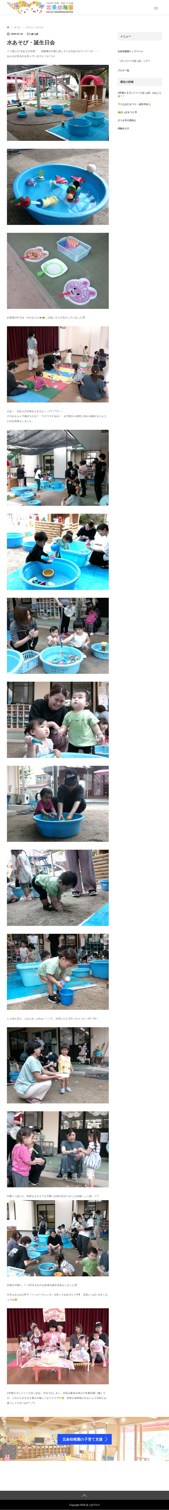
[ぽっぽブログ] (40, 7)
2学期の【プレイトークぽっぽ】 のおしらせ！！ (139, 94)
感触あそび (123, 128)
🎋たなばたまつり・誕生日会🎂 (134, 104)
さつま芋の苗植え (127, 120)
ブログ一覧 (123, 70)
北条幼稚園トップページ (130, 51)
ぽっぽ (34, 34)
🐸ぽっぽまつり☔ (127, 112)
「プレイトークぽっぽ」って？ (134, 61)
